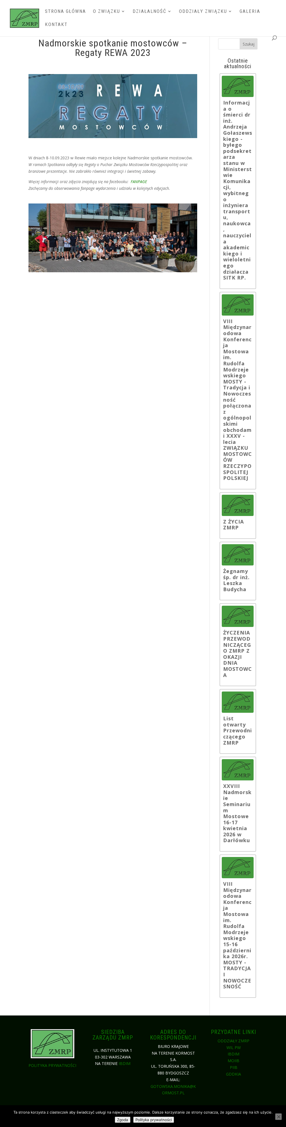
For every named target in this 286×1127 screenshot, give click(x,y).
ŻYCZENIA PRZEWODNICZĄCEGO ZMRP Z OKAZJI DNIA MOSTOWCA (237, 654)
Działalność (149, 11)
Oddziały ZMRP (233, 1040)
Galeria (250, 11)
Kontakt (56, 24)
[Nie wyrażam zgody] (278, 1116)
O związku (106, 11)
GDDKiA (233, 1074)
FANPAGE (139, 181)
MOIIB (233, 1060)
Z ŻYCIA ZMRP (233, 525)
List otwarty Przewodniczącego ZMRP (237, 731)
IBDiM (124, 1063)
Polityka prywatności (52, 1065)
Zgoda (122, 1119)
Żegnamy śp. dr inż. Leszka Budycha (236, 580)
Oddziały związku (203, 11)
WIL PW (234, 1047)
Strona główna (65, 11)
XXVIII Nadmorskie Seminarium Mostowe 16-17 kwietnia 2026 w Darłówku (237, 813)
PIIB (233, 1067)
